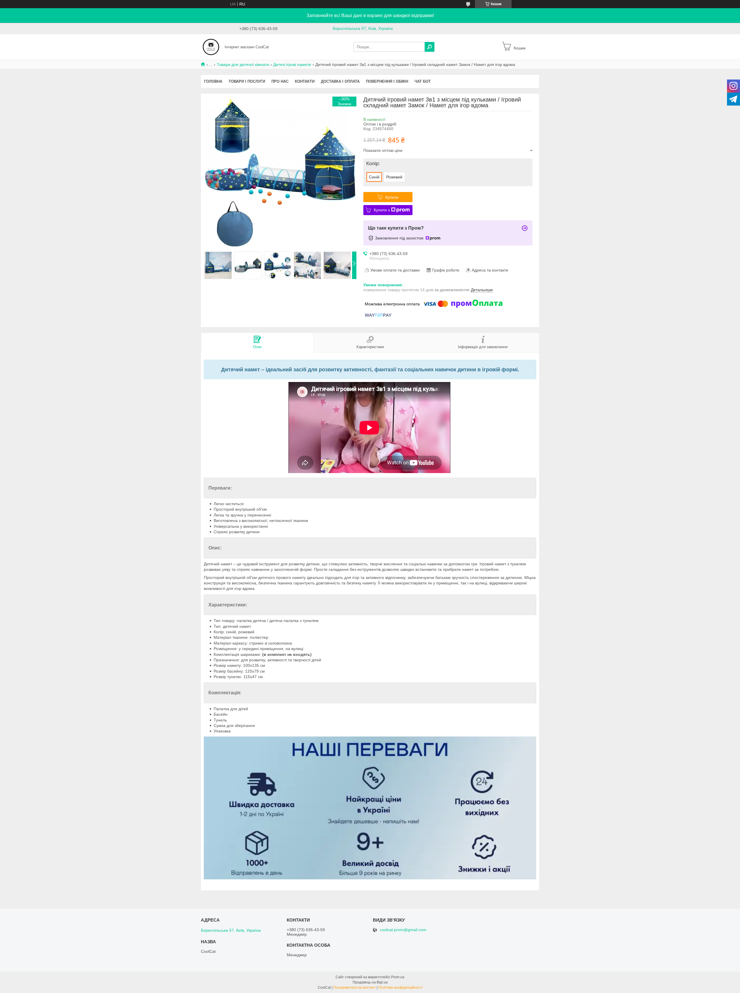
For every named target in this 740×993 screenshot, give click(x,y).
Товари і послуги (247, 81)
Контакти (304, 81)
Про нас (279, 81)
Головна (213, 81)
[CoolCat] (211, 46)
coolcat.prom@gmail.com (403, 930)
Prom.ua (397, 977)
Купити (391, 197)
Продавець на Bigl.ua (370, 982)
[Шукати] (429, 47)
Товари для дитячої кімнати (243, 64)
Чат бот (423, 81)
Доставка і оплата (340, 81)
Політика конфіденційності (400, 987)
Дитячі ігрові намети (292, 64)
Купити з (382, 210)
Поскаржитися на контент (354, 987)
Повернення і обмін (387, 81)
